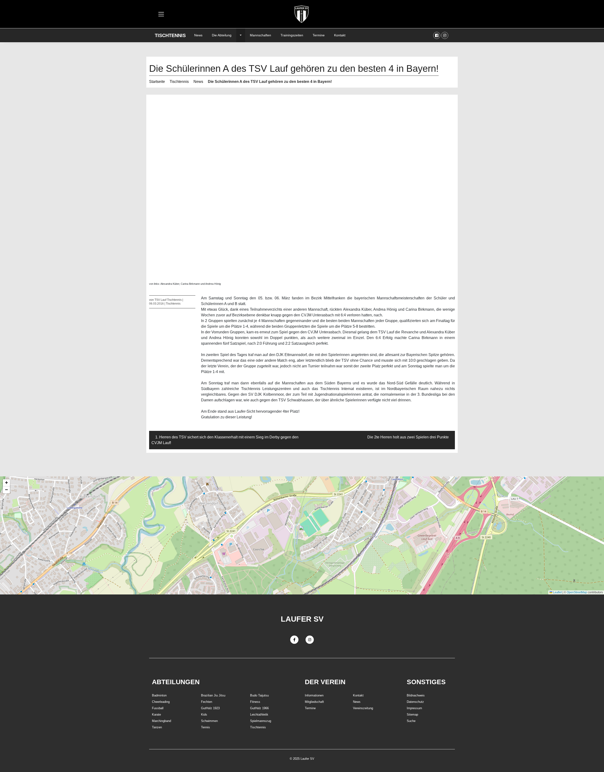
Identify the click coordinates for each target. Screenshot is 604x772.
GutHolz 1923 (210, 708)
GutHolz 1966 (259, 708)
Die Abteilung (221, 35)
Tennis (205, 727)
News (198, 35)
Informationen (314, 695)
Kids (204, 714)
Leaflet (557, 592)
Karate (156, 714)
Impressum (414, 708)
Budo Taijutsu (259, 695)
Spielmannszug (260, 721)
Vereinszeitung (363, 708)
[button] (302, 530)
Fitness (255, 702)
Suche (411, 721)
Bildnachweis (416, 695)
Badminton (159, 695)
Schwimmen (209, 721)
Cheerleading (161, 702)
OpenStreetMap (577, 592)
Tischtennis (170, 35)
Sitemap (412, 714)
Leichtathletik (259, 714)
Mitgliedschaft (314, 702)
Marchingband (161, 721)
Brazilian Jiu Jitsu (213, 695)
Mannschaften (260, 35)
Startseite (157, 82)
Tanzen (157, 727)
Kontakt (339, 35)
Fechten (206, 702)
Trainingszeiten (292, 35)
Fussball (158, 708)
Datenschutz (415, 702)
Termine (319, 35)
